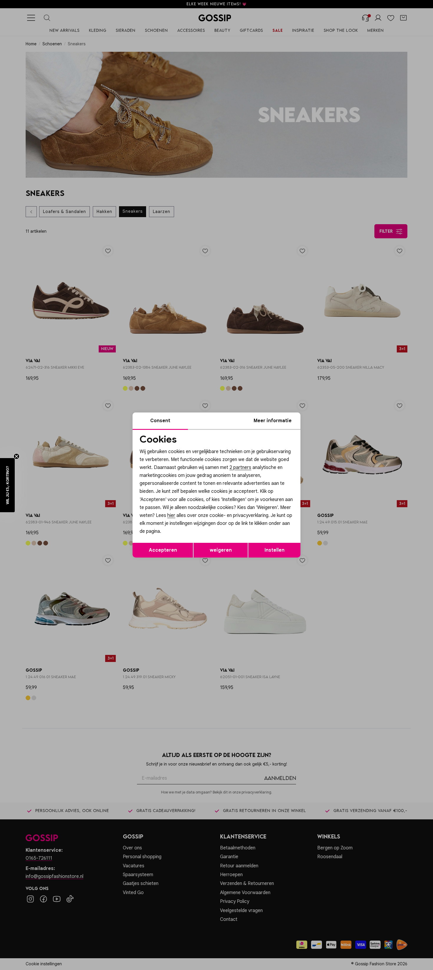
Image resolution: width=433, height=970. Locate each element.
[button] (7, 485)
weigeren (221, 550)
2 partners (240, 467)
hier (171, 515)
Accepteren (163, 550)
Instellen (275, 550)
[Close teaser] (16, 456)
